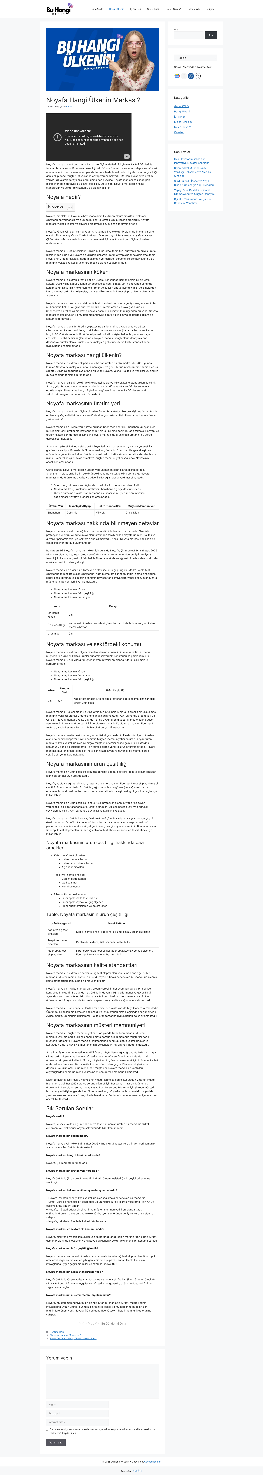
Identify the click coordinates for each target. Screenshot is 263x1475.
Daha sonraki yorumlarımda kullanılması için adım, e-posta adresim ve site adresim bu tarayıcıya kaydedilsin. (102, 1431)
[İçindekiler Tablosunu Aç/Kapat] (68, 207)
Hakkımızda (194, 9)
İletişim (210, 9)
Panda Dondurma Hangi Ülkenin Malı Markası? (73, 1338)
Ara (176, 29)
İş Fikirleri (135, 9)
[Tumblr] (198, 78)
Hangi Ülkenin (116, 9)
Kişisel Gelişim (183, 121)
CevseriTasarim (152, 1461)
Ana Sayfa (97, 9)
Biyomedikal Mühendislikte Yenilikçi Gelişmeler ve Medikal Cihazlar (193, 172)
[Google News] (177, 78)
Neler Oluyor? (174, 9)
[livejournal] (191, 78)
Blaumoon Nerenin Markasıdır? (65, 1335)
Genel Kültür (153, 9)
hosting (137, 1470)
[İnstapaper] (184, 78)
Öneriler (179, 132)
